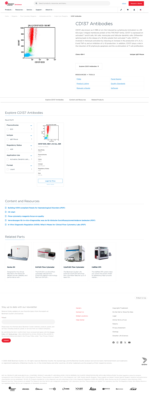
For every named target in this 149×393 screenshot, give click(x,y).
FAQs (79, 79)
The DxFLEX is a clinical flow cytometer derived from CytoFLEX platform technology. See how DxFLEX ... (46, 274)
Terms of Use (13, 334)
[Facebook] (114, 343)
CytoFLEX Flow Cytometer (74, 267)
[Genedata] (52, 389)
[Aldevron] (39, 389)
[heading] (8, 129)
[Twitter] (125, 343)
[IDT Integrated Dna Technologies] (79, 389)
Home (7, 16)
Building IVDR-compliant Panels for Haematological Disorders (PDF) (36, 208)
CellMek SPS (96, 267)
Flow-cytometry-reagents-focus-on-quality (26, 216)
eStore (124, 3)
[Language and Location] (140, 9)
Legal (114, 316)
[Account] (134, 9)
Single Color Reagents (61, 16)
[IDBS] (66, 389)
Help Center (80, 320)
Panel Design (116, 79)
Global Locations (82, 316)
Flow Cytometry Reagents (28, 16)
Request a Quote (136, 3)
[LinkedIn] (121, 343)
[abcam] (25, 389)
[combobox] (72, 3)
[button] (36, 3)
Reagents (14, 16)
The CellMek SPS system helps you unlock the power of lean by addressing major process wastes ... (102, 274)
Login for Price (50, 181)
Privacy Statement (119, 328)
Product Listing (83, 84)
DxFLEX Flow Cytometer (44, 267)
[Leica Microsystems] (92, 389)
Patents (115, 324)
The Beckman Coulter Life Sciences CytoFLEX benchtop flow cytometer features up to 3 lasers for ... (75, 274)
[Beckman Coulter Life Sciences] (13, 3)
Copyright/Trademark (120, 308)
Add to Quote (50, 184)
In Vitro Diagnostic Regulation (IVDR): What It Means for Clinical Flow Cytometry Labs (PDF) (47, 225)
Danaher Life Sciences (120, 335)
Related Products (98, 100)
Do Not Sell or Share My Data (123, 312)
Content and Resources (77, 100)
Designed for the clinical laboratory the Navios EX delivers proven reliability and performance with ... (17, 274)
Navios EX (11, 267)
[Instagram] (117, 343)
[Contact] (121, 9)
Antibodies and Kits (45, 16)
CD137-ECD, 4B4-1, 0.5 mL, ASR (49, 144)
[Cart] (127, 9)
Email (4, 317)
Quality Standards (118, 84)
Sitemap (115, 332)
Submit (6, 340)
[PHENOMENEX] (119, 389)
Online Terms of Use (120, 320)
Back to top (142, 298)
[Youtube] (129, 343)
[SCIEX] (133, 389)
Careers (78, 308)
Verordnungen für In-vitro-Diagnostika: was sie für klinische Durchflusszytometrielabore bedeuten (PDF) (51, 220)
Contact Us (80, 312)
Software (114, 88)
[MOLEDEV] (106, 389)
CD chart (11, 212)
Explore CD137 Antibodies (54, 100)
